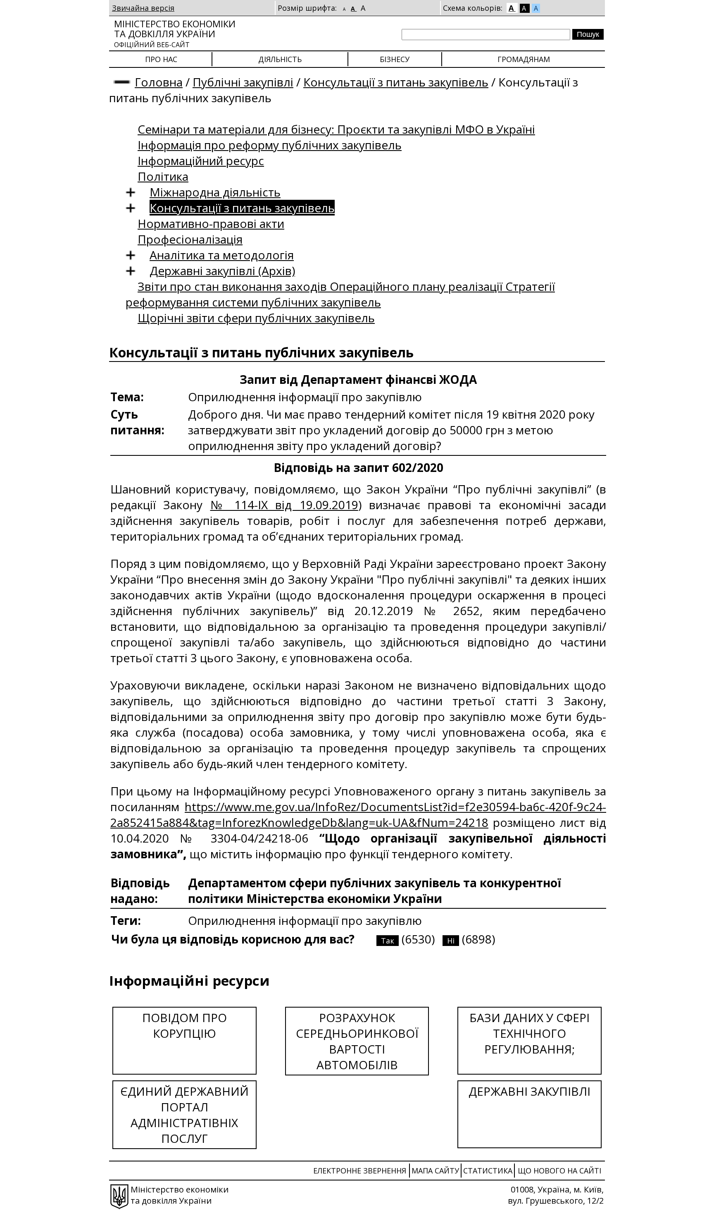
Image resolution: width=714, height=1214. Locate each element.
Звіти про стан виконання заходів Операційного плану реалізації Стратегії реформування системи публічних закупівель (340, 294)
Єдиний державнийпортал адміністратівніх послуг (184, 1114)
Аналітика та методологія (222, 255)
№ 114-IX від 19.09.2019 (284, 504)
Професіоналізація (190, 239)
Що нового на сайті (559, 1171)
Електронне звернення (359, 1171)
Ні (451, 941)
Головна (159, 82)
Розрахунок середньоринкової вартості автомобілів (357, 1041)
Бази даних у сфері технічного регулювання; (529, 1033)
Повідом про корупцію (184, 1025)
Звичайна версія (143, 8)
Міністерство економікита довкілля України (175, 33)
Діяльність (280, 59)
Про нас (161, 59)
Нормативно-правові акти (211, 223)
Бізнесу (394, 59)
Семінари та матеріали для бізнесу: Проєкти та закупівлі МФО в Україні (336, 129)
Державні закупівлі (529, 1091)
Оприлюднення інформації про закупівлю (305, 920)
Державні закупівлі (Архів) (222, 270)
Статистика (487, 1171)
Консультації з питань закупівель (395, 82)
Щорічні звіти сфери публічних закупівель (256, 318)
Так (387, 941)
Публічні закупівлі (243, 82)
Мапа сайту (435, 1171)
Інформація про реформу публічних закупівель (270, 145)
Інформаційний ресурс (201, 160)
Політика (163, 176)
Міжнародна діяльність (215, 192)
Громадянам (523, 59)
